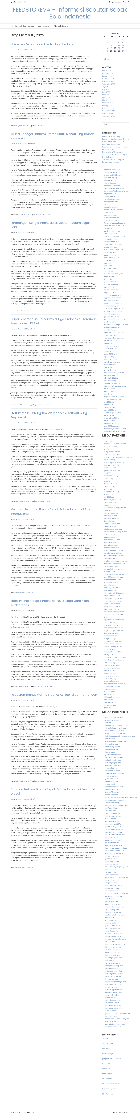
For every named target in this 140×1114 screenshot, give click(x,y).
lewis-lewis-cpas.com (112, 362)
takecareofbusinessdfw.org (114, 236)
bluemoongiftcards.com (114, 936)
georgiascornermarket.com (114, 564)
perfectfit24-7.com (111, 566)
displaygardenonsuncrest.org (115, 684)
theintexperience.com (112, 172)
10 (103, 45)
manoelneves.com (111, 207)
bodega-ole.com (111, 979)
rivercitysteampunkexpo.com (116, 939)
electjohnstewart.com (113, 992)
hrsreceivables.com (111, 290)
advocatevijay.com (111, 375)
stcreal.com (108, 266)
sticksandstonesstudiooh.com (116, 877)
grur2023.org (109, 402)
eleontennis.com (110, 364)
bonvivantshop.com (111, 258)
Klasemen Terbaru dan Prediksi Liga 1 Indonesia (44, 44)
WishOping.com (110, 252)
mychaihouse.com (110, 636)
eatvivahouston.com (113, 765)
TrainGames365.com (112, 220)
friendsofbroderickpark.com (114, 593)
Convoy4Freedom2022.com (114, 399)
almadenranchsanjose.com (114, 372)
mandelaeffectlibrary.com (113, 210)
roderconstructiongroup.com (115, 508)
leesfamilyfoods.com (111, 359)
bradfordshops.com (111, 370)
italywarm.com (110, 1011)
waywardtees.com (110, 183)
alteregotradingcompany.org (115, 386)
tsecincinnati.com (110, 505)
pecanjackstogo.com (113, 827)
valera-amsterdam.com (114, 963)
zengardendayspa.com (114, 829)
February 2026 (107, 73)
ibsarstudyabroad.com (112, 500)
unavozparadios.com (112, 524)
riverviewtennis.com (111, 676)
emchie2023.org (110, 468)
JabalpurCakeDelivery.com (114, 226)
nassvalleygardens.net (113, 989)
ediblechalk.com (110, 694)
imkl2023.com (109, 415)
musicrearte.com (110, 670)
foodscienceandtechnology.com (117, 1019)
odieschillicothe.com (111, 548)
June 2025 (106, 92)
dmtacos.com (110, 738)
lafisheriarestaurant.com (113, 614)
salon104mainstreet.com (113, 577)
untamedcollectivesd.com (114, 885)
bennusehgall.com (111, 502)
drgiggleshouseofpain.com (114, 311)
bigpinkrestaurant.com (112, 298)
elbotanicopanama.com (113, 529)
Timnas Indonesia (61, 26)
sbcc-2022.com (109, 394)
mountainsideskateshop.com (116, 944)
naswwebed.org (110, 380)
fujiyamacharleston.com (113, 601)
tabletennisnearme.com (113, 697)
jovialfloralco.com (110, 330)
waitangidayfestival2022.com (115, 429)
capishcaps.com (110, 705)
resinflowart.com (111, 781)
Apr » (110, 59)
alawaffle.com (110, 811)
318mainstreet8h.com (112, 582)
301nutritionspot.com (113, 949)
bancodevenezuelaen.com (114, 188)
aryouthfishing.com (112, 813)
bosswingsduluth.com (112, 625)
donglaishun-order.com (113, 606)
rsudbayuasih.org (112, 1003)
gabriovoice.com (111, 779)
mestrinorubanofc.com (114, 984)
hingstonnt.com (110, 194)
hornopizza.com (111, 744)
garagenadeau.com (111, 316)
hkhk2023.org (109, 405)
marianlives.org (110, 180)
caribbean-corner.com (113, 933)
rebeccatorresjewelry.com (113, 274)
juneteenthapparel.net (114, 1008)
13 (115, 45)
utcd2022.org (109, 473)
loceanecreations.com (113, 955)
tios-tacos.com (110, 819)
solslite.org (109, 899)
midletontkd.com (111, 923)
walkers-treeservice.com (114, 880)
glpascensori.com (112, 861)
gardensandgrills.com (113, 925)
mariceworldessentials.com (114, 612)
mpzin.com (108, 263)
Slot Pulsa (106, 1048)
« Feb (104, 59)
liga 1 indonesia (39, 126)
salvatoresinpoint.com (112, 327)
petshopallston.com (113, 789)
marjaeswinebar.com (112, 540)
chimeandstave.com (112, 771)
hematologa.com (111, 749)
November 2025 (108, 81)
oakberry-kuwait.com (112, 588)
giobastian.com (111, 859)
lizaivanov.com (110, 752)
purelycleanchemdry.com (113, 250)
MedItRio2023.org (111, 423)
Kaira (24, 1112)
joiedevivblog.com (112, 960)
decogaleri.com (109, 521)
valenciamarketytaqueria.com (116, 805)
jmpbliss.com (109, 276)
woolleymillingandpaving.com (116, 867)
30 (126, 51)
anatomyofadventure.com (115, 915)
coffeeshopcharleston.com (114, 574)
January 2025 (107, 105)
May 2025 (106, 95)
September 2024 (108, 116)
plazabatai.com (109, 510)
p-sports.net (110, 784)
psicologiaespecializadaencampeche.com (120, 736)
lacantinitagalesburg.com (113, 550)
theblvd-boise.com (111, 348)
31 (103, 54)
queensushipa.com (111, 282)
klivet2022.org (109, 481)
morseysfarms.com (111, 673)
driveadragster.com (112, 747)
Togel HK (105, 1038)
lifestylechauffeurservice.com (115, 319)
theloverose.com (111, 776)
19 (111, 48)
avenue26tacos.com (112, 792)
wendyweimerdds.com (112, 284)
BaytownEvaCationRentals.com (115, 223)
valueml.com (108, 271)
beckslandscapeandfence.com (116, 725)
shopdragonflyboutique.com (115, 660)
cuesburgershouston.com (115, 733)
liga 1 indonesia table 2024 (43, 686)
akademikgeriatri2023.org (114, 462)
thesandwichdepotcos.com (114, 308)
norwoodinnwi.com (112, 968)
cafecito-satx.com (112, 821)
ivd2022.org (108, 494)
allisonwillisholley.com (113, 896)
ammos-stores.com (112, 952)
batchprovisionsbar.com (113, 665)
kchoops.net (110, 941)
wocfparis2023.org (111, 446)
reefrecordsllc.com (112, 808)
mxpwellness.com (112, 888)
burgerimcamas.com (113, 1027)
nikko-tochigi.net (111, 931)
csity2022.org (109, 497)
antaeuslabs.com (110, 247)
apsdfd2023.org (110, 410)
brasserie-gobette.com (112, 668)
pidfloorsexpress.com (112, 186)
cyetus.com (108, 367)
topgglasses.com (111, 795)
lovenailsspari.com (111, 585)
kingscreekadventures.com (114, 244)
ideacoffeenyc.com (111, 545)
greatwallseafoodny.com (114, 773)
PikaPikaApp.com (110, 234)
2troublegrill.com (111, 872)
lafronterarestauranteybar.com (117, 848)
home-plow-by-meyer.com (115, 757)
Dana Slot (106, 1064)
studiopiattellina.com (112, 596)
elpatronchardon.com (112, 604)
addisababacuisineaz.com (115, 1024)
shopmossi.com (111, 883)
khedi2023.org (109, 460)
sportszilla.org (109, 662)
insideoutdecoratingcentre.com (116, 324)
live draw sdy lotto (109, 1089)
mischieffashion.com (111, 340)
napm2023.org (109, 407)
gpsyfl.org (108, 708)
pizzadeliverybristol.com (113, 553)
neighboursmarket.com (114, 971)
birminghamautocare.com (114, 628)
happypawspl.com (111, 558)
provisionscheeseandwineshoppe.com (118, 457)
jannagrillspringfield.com (113, 598)
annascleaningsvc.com (113, 840)
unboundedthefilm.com (113, 175)
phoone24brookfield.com (113, 652)
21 (119, 48)
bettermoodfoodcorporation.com (116, 191)
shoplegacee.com (110, 255)
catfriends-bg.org (110, 178)
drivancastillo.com (112, 917)
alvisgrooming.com (111, 638)
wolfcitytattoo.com (112, 843)
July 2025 (105, 89)
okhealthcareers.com (112, 170)
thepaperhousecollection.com (116, 893)
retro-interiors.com (111, 346)
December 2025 (108, 79)
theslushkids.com (112, 856)
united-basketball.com (113, 816)
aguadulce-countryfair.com (114, 620)
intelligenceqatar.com (112, 231)
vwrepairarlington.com (114, 717)
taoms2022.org (109, 486)
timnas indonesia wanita (43, 781)
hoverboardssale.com (112, 199)
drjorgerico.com (110, 279)
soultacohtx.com (110, 702)
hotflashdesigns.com (112, 314)
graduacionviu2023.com (114, 824)
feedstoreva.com (110, 689)
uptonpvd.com (110, 869)
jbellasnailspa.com (111, 633)
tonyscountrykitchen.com (113, 630)
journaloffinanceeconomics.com (117, 1013)
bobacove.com (109, 649)
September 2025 (108, 84)
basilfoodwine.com (112, 928)
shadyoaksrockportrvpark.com (115, 532)
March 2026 (106, 71)
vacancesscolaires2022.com (114, 431)
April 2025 (106, 97)
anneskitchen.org (112, 803)
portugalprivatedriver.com (114, 569)
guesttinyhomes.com (113, 755)
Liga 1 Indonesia (44, 26)
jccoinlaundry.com (110, 534)
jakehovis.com (109, 622)
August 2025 (107, 87)
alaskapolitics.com (111, 202)
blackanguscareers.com (114, 973)
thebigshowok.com (112, 768)
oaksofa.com (109, 700)
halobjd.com (108, 228)
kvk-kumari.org (111, 1016)
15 (123, 45)
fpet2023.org (109, 351)
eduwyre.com (109, 343)
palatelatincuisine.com (113, 760)
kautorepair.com (110, 537)
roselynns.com (109, 212)
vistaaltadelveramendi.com (115, 728)
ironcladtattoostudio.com (115, 835)
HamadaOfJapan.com (112, 239)
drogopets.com (109, 692)
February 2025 (107, 103)
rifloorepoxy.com (111, 864)
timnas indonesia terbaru (43, 501)
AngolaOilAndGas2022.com (114, 397)
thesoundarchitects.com (114, 907)
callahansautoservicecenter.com (116, 561)
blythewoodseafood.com (113, 644)
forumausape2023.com (112, 413)
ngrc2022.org (109, 356)
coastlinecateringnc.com (114, 730)
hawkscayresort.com (112, 513)
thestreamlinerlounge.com (115, 981)
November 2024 (108, 111)
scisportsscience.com (113, 1021)
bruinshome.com (111, 837)
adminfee (33, 50)
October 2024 (107, 113)
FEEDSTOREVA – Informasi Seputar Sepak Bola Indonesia (70, 13)
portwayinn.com (111, 901)
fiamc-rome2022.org (111, 609)
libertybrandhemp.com (114, 965)
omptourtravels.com (113, 995)
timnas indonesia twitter (43, 214)
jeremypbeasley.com (111, 306)
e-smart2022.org (110, 354)
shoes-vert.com (110, 526)
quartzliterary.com (111, 590)
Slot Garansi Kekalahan (111, 1084)
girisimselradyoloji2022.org (114, 470)
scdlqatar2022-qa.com (112, 452)
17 (103, 48)
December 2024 (108, 108)
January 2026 (107, 76)
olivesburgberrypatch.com (115, 853)
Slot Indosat (107, 1079)
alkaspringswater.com (112, 580)
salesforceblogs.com (112, 218)
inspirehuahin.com (111, 300)
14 (119, 45)
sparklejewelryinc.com (113, 832)
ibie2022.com (109, 391)
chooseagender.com (111, 196)
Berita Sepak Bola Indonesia (23, 26)
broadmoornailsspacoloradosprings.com (121, 797)
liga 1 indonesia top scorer (42, 405)
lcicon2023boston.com (112, 426)
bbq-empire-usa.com (112, 686)
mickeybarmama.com (112, 654)
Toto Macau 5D (108, 1043)
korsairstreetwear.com (114, 787)
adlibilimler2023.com (111, 378)
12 (111, 45)
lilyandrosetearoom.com (114, 851)
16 (126, 45)
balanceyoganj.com (111, 215)
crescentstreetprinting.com (115, 741)
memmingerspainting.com (114, 303)
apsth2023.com (109, 421)
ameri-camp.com (110, 287)
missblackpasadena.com (114, 800)
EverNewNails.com (111, 322)
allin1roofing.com (112, 909)
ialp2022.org (108, 478)
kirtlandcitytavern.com (113, 947)
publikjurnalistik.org (113, 1005)
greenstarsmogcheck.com (114, 556)
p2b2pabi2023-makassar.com (115, 444)
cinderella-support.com (113, 295)
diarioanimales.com (111, 518)
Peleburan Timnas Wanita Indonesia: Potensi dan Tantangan (54, 695)
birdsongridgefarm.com (114, 957)
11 (107, 45)
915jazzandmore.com (112, 617)
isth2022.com (109, 441)
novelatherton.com (112, 987)
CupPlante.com (109, 260)
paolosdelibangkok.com (113, 646)
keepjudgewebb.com (113, 912)
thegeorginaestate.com (113, 641)
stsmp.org (108, 204)
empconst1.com (110, 292)
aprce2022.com (109, 388)
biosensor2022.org (111, 476)
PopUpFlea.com (110, 268)
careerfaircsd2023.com (112, 418)
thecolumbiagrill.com (112, 454)
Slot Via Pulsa (107, 1094)
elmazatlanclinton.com (112, 542)
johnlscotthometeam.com (113, 332)
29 (123, 51)
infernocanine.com (112, 891)
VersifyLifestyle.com (111, 242)
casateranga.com (111, 875)
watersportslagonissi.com (114, 338)
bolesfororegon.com (113, 976)
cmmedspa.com (111, 920)
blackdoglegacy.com (113, 763)
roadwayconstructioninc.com (115, 657)
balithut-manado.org (112, 383)
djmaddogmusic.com (113, 904)
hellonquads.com (110, 516)
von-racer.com (109, 572)
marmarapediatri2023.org (114, 465)
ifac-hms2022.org (110, 484)
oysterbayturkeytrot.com (115, 845)
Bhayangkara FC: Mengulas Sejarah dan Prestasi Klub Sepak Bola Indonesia (114, 154)
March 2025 (106, 100)
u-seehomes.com (110, 335)
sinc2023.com (109, 449)
